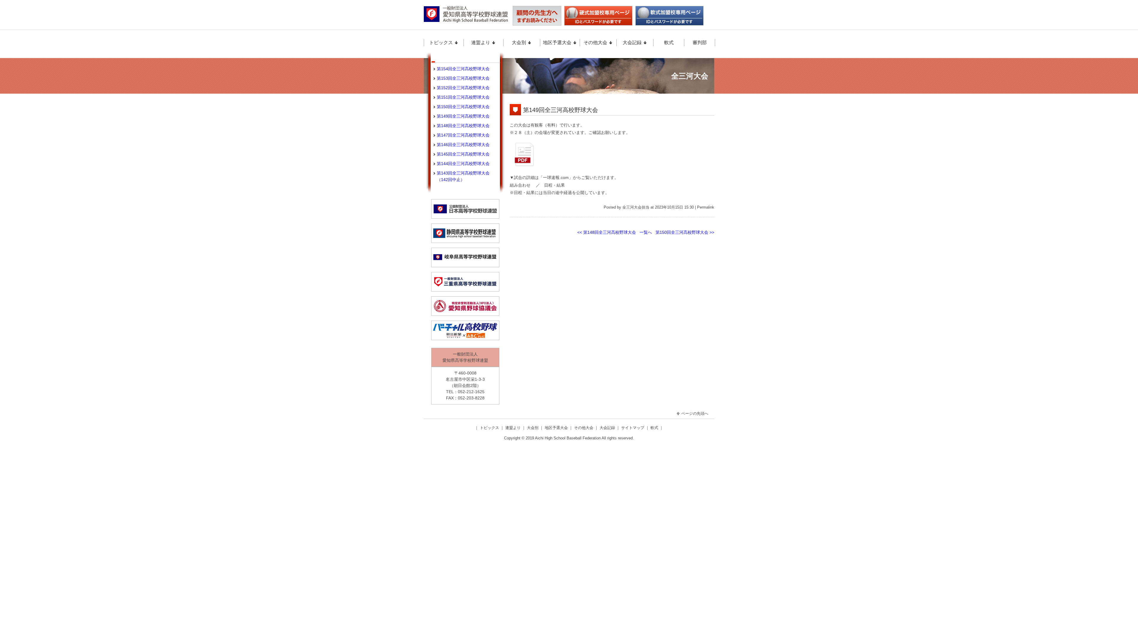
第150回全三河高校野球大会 (463, 106)
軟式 (669, 42)
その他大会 (596, 42)
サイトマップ (633, 427)
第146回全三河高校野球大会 (463, 144)
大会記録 (633, 42)
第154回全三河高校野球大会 (463, 68)
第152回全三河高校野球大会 (463, 87)
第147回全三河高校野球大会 (463, 135)
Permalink (705, 207)
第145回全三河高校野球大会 (463, 154)
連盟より (481, 42)
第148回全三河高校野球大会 (463, 125)
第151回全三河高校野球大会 (463, 97)
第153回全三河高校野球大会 (463, 78)
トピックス (441, 42)
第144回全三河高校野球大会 (463, 163)
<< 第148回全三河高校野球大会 (606, 232)
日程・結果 (554, 185)
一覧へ (646, 232)
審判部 (700, 42)
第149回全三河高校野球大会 (560, 110)
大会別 (519, 42)
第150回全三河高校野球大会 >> (685, 232)
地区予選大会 (558, 42)
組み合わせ (520, 185)
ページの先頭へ (694, 413)
